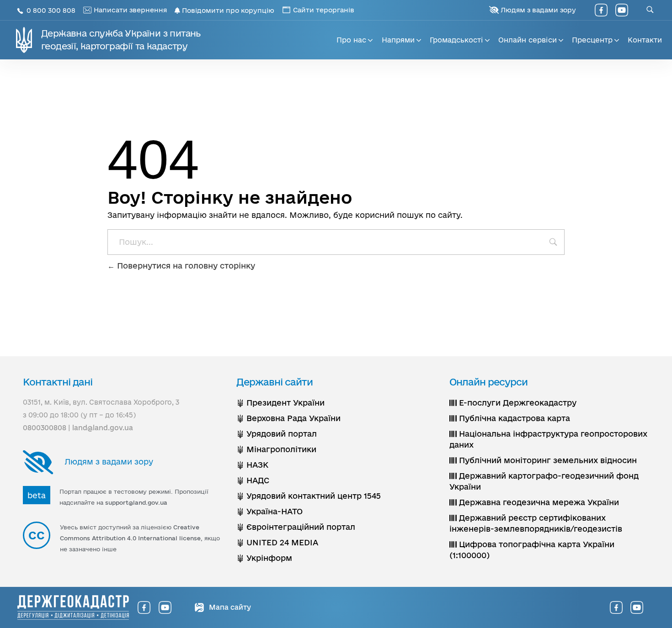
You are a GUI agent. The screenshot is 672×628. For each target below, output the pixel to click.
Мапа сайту (229, 607)
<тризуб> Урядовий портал (276, 433)
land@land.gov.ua (102, 428)
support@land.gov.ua (136, 502)
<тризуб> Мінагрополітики (276, 449)
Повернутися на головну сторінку (185, 265)
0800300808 (44, 428)
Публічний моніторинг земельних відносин (547, 460)
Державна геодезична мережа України (538, 502)
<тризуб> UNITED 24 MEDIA (277, 542)
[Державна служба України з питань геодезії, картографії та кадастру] (73, 607)
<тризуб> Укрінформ (264, 558)
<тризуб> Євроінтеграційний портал (295, 526)
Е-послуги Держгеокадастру (516, 402)
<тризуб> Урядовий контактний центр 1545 (308, 495)
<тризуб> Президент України (280, 402)
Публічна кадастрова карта (513, 418)
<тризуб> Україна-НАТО (269, 511)
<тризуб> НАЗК (252, 464)
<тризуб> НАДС (252, 480)
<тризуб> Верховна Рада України (288, 418)
